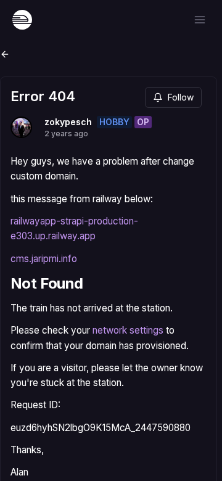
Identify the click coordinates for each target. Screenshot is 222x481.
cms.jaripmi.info (43, 259)
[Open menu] (200, 20)
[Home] (22, 20)
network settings (127, 330)
